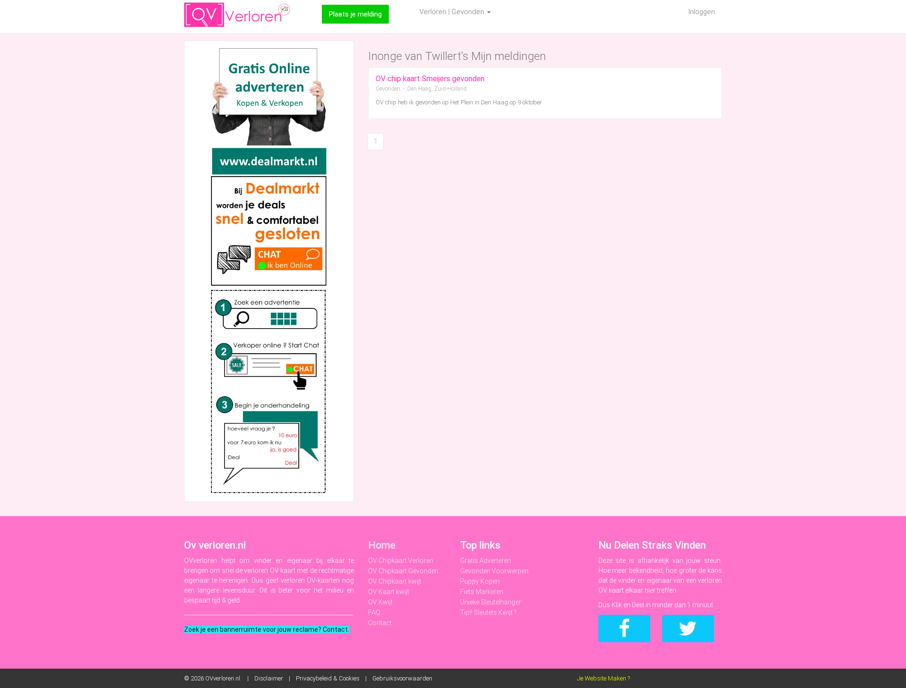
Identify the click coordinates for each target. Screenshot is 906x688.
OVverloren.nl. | (229, 678)
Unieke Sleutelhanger (490, 602)
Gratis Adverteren (485, 560)
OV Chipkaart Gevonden (403, 571)
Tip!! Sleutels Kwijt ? (488, 612)
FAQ (374, 612)
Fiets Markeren (481, 591)
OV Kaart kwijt (388, 591)
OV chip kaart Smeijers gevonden (430, 78)
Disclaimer (268, 678)
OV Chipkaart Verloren (400, 560)
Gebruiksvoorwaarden (402, 678)
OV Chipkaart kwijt (394, 581)
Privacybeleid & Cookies (328, 678)
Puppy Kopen (480, 581)
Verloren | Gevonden (452, 12)
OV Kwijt (380, 602)
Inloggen (701, 12)
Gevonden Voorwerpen (494, 571)
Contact (380, 623)
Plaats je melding (355, 14)
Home (381, 545)
